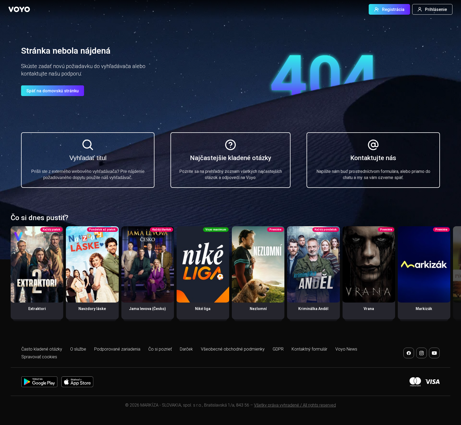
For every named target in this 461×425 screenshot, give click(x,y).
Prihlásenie (436, 9)
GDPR (278, 349)
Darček (186, 349)
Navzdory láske (92, 309)
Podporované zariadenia (117, 349)
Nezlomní (258, 309)
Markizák (424, 309)
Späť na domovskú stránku (52, 90)
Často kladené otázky (41, 349)
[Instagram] (421, 353)
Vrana (369, 309)
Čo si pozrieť (160, 349)
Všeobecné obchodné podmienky (233, 349)
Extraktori (37, 309)
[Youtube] (434, 353)
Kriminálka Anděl (313, 309)
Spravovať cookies (39, 356)
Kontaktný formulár (309, 349)
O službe (78, 349)
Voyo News (346, 349)
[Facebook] (408, 353)
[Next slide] (451, 276)
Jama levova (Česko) (147, 309)
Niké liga (202, 309)
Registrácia (393, 9)
